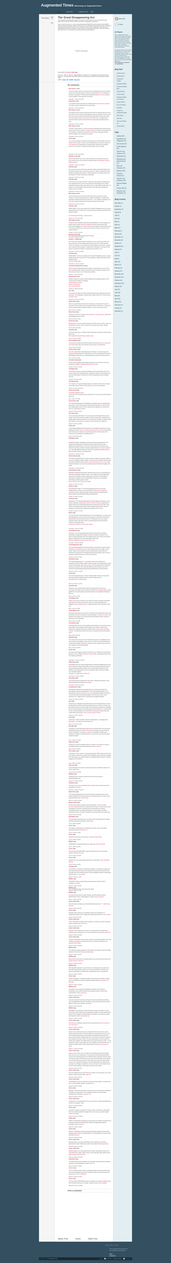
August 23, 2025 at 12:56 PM (75, 781)
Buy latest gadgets (74, 352)
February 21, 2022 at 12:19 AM (76, 299)
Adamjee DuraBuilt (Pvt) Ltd (76, 265)
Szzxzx (71, 834)
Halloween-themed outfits (89, 654)
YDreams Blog (120, 126)
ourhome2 (78, 787)
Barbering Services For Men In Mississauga (92, 503)
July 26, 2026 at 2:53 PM (74, 839)
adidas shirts (73, 296)
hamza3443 (72, 1159)
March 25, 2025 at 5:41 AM (75, 724)
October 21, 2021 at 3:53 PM (75, 232)
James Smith (72, 901)
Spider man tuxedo (87, 419)
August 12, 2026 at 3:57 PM (75, 974)
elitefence (71, 486)
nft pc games (72, 751)
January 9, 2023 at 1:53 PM (75, 379)
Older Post (92, 1239)
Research (77, 79)
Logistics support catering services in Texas (95, 462)
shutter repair (90, 385)
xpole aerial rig (88, 641)
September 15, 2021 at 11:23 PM (76, 164)
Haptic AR (65, 79)
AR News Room (121, 73)
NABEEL (71, 774)
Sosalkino (89, 682)
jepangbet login (89, 952)
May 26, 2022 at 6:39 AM (75, 327)
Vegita (70, 425)
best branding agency (101, 590)
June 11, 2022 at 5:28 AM (75, 338)
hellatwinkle (72, 438)
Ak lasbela (76, 1113)
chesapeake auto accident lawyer (78, 579)
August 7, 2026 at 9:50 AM (75, 899)
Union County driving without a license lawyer (91, 430)
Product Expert (73, 349)
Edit (92, 12)
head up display (122, 183)
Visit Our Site (84, 798)
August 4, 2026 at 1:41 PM (75, 876)
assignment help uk (91, 130)
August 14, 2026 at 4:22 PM (75, 995)
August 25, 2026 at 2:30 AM (75, 1126)
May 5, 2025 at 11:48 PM (74, 763)
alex (70, 290)
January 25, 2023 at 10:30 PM (76, 388)
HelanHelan (72, 559)
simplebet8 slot (90, 1083)
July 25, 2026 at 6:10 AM (74, 832)
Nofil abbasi (72, 816)
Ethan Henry (72, 101)
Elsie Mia (71, 726)
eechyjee (71, 866)
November (118, 203)
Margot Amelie (73, 802)
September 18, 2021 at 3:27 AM (76, 177)
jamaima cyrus (73, 234)
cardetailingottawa (74, 544)
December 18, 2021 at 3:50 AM (76, 263)
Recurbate (81, 767)
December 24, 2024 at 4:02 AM (76, 685)
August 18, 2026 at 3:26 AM (75, 1077)
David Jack (72, 321)
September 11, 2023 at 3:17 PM (76, 454)
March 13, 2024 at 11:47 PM (75, 583)
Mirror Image (120, 115)
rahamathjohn (72, 610)
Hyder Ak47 (72, 742)
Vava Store (72, 413)
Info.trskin (71, 765)
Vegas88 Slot (104, 971)
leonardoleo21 (73, 530)
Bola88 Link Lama (79, 853)
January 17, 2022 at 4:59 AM (75, 274)
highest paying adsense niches (77, 1154)
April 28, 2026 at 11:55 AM (75, 814)
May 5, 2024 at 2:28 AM (74, 608)
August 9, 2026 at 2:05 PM (75, 954)
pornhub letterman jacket (75, 282)
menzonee (72, 498)
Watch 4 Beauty (97, 746)
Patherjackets (73, 276)
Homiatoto (88, 1003)
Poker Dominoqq (100, 844)
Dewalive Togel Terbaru (95, 837)
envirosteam (72, 401)
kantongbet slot (85, 1016)
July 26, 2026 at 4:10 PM (74, 846)
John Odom (72, 678)
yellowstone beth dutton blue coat (92, 118)
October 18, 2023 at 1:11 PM (75, 510)
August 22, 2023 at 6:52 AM (75, 411)
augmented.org (121, 91)
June (116, 218)
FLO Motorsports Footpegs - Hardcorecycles (80, 215)
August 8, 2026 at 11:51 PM (75, 926)
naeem (71, 825)
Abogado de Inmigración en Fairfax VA (79, 673)
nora (70, 701)
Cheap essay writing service (99, 307)
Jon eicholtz (82, 874)
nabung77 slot (87, 1094)
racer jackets (94, 185)
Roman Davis (72, 301)
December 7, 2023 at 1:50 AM (76, 542)
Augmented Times (57, 5)
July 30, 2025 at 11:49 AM (75, 772)
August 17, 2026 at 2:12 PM (75, 1018)
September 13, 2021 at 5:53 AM (76, 154)
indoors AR (120, 188)
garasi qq (83, 992)
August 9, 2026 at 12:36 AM (75, 945)
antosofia (71, 585)
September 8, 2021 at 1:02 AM (76, 124)
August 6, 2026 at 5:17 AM (75, 890)
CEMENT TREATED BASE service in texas (86, 364)
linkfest (119, 136)
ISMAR (71, 79)
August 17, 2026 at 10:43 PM (75, 1048)
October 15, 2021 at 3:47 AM (75, 218)
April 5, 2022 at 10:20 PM (75, 310)
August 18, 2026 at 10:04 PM (75, 1096)
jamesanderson (73, 470)
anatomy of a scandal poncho (96, 314)
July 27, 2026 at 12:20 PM (75, 855)
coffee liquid (72, 719)
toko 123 (92, 1163)
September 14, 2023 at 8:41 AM (76, 468)
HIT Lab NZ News (121, 104)
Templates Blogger (117, 1258)
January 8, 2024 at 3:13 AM (75, 557)
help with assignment (74, 201)
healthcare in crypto (102, 615)
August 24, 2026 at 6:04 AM (75, 1105)
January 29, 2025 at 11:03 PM (76, 699)
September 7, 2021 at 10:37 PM (76, 108)
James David (72, 390)
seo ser (71, 1168)
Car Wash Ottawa (105, 405)
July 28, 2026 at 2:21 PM (74, 864)
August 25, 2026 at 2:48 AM (75, 1137)
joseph (70, 649)
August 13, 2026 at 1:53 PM (75, 984)
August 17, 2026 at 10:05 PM (75, 1027)
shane (70, 573)
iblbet (82, 1103)
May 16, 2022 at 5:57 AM (75, 318)
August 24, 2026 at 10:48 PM (75, 1116)
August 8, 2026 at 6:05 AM (75, 908)
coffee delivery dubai (85, 565)
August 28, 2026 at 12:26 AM (75, 1185)
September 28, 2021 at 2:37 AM (76, 204)
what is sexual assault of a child (91, 712)
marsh (70, 138)
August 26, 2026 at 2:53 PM (75, 1166)
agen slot (88, 1074)
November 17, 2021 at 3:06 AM (76, 251)
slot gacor (81, 1124)
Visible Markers (121, 146)
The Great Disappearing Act (76, 17)
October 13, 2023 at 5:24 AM (75, 496)
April (116, 224)
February (117, 231)
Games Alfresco (121, 102)
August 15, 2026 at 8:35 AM (75, 1006)
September (118, 209)
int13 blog (119, 107)
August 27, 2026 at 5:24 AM (75, 1176)
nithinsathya (72, 662)
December (118, 237)
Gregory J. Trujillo (74, 239)
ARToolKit (120, 156)
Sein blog (119, 118)
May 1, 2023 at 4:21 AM (74, 398)
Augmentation (120, 76)
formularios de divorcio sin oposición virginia (81, 524)
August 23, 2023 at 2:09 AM (75, 423)
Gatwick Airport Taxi (105, 753)
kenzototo (77, 883)
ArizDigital (72, 369)
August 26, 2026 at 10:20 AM (75, 1146)
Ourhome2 (72, 783)
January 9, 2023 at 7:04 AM (75, 366)
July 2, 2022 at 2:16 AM (74, 358)
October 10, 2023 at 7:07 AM (75, 484)
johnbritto (71, 637)
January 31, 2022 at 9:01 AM (75, 288)
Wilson (70, 512)
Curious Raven (120, 94)
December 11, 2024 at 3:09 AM (76, 676)
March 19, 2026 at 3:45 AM (75, 800)
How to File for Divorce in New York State (80, 481)
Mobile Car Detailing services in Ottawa (80, 549)
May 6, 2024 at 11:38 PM (74, 647)
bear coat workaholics (74, 286)
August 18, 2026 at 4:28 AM (75, 1086)
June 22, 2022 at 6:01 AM (75, 347)
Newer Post (63, 1239)
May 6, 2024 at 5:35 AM (74, 635)
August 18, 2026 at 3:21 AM (75, 1068)
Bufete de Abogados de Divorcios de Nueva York (82, 540)
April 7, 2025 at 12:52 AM (75, 740)
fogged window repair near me (77, 1053)
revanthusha (72, 623)
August (117, 212)
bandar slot (84, 923)
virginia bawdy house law (83, 693)
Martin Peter (72, 791)
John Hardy (72, 381)
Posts (111, 1254)
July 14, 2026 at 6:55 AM (74, 823)
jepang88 (104, 1183)
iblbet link (76, 1135)
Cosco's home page (72, 72)
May (116, 221)
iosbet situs (107, 932)
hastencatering (73, 456)
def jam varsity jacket (74, 284)
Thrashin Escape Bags (75, 261)
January (117, 234)
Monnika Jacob (73, 156)
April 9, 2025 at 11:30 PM (74, 749)
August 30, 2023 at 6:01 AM (75, 436)
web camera (120, 143)
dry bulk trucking (73, 360)
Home (78, 1239)
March (116, 227)
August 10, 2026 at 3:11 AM (75, 963)
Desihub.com (83, 830)
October (117, 206)
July (116, 215)
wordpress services (100, 94)
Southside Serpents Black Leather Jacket (82, 336)
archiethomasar (73, 687)
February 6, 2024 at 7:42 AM (75, 571)
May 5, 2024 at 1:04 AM (74, 596)
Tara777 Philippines (81, 1174)
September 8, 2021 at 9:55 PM (76, 136)
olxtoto (71, 1118)
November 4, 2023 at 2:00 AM (76, 528)
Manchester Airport (88, 730)
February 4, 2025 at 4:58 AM (75, 715)
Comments (112, 1255)
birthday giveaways (103, 1144)
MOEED (71, 841)
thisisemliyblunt (73, 340)
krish (70, 717)
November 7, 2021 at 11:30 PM (76, 237)
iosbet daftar (77, 943)
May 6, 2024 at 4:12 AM (74, 621)
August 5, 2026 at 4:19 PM (75, 885)
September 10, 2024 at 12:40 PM (76, 660)
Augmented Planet (121, 83)
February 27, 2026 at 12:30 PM (76, 789)
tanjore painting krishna (80, 604)
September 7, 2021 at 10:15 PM (76, 99)
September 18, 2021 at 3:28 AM (76, 191)
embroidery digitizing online (76, 392)
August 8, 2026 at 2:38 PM (75, 917)
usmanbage (72, 598)
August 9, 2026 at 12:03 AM (75, 935)
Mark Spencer (73, 88)
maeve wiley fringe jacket (86, 171)
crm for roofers (106, 914)
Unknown (71, 167)
